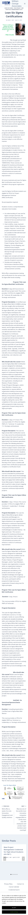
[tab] (10, 874)
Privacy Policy (8, 884)
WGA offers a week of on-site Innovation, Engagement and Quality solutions (7, 811)
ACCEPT (14, 907)
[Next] (23, 859)
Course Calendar (14, 887)
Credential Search (14, 890)
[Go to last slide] (4, 859)
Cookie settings (14, 912)
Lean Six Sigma (8, 8)
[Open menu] (24, 3)
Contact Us (20, 884)
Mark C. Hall (11, 20)
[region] (14, 903)
